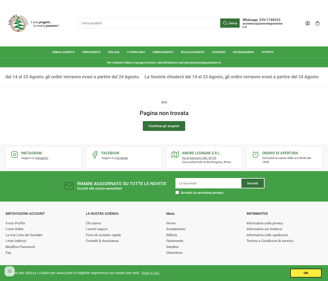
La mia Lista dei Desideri (24, 235)
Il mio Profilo (15, 223)
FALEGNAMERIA (243, 52)
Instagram (41, 158)
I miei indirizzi (16, 241)
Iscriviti (252, 183)
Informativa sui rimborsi (264, 229)
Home (170, 223)
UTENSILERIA (136, 52)
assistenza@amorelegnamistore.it (263, 25)
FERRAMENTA (91, 52)
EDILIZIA (114, 52)
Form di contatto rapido (103, 235)
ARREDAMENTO (163, 52)
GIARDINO (218, 52)
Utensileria (174, 253)
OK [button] (306, 273)
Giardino (172, 247)
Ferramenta (174, 241)
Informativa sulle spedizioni (267, 235)
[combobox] (159, 23)
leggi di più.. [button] (151, 273)
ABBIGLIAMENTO (63, 52)
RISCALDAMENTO (192, 52)
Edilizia (171, 235)
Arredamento (176, 229)
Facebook (121, 158)
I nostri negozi (97, 229)
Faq (8, 253)
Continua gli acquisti (164, 126)
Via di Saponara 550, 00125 (199, 158)
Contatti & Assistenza (102, 241)
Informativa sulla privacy (265, 223)
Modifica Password (20, 247)
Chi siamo (93, 223)
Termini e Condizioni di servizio (270, 241)
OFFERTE (268, 52)
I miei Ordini (14, 229)
